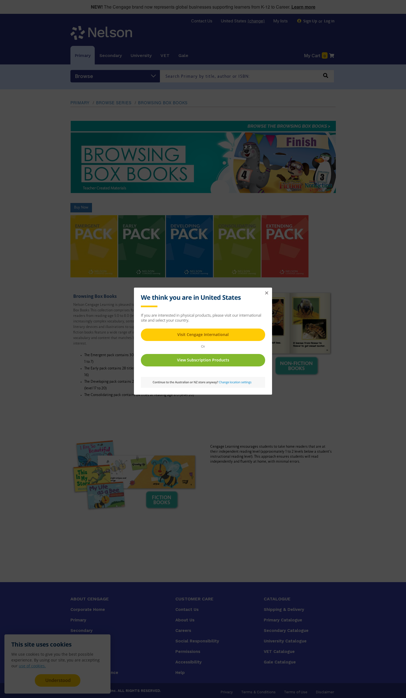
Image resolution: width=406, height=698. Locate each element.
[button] (266, 293)
